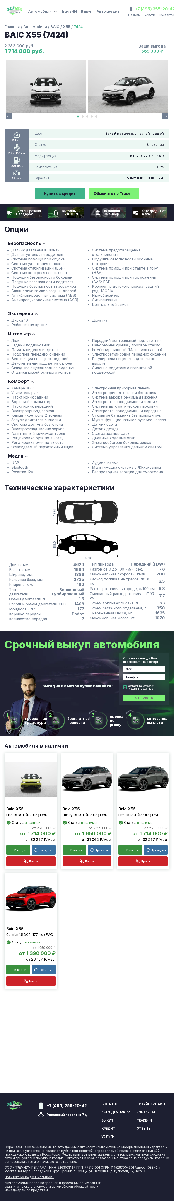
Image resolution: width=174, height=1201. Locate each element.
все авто (109, 1104)
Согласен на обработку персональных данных (141, 687)
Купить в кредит (60, 193)
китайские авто (152, 1104)
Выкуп (86, 11)
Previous (9, 116)
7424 (78, 27)
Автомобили (35, 27)
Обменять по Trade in (114, 193)
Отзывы (134, 15)
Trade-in (144, 1120)
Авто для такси (116, 1112)
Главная (12, 27)
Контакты (146, 1112)
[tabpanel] (46, 86)
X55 (66, 27)
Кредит (108, 1128)
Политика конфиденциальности (29, 1177)
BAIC (55, 27)
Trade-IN (69, 11)
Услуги (150, 15)
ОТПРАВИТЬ (144, 698)
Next (165, 116)
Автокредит (108, 11)
